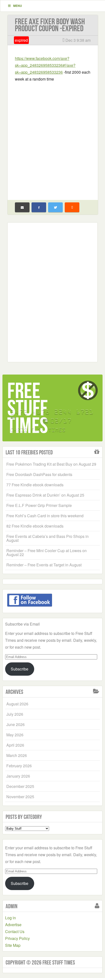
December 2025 (20, 786)
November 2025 (20, 796)
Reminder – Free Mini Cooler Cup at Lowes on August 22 (46, 552)
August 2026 (17, 704)
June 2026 (15, 724)
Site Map (13, 945)
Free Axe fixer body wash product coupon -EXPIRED (50, 25)
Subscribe (19, 669)
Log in (10, 918)
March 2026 (16, 755)
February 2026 (19, 765)
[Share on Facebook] (39, 207)
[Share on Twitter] (55, 207)
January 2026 (18, 776)
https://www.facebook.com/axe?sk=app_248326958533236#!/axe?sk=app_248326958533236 (45, 65)
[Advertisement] (52, 138)
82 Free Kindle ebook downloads (34, 526)
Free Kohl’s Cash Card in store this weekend (45, 515)
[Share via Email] (22, 207)
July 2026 (14, 714)
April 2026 (15, 745)
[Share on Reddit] (72, 207)
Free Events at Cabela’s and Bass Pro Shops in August (47, 538)
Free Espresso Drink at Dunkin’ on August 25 (45, 495)
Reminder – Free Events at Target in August (44, 565)
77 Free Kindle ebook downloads (34, 485)
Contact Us (14, 931)
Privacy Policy (17, 938)
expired (21, 40)
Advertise (13, 924)
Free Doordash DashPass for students (39, 474)
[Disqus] (52, 291)
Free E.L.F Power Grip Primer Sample (39, 505)
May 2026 (14, 735)
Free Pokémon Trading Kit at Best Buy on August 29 (51, 464)
